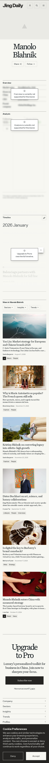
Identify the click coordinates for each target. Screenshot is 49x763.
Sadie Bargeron (8, 354)
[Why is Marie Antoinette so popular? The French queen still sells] (24, 378)
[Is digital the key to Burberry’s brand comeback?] (24, 532)
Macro (9, 358)
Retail (9, 616)
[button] (30, 5)
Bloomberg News (8, 406)
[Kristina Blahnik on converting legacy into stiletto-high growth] (24, 429)
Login (32, 688)
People (15, 358)
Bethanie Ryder (8, 561)
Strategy (12, 564)
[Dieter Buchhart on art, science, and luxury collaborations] (24, 481)
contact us (23, 198)
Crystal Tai (6, 509)
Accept (36, 756)
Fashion (6, 410)
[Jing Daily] (13, 6)
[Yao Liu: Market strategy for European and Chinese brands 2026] (24, 326)
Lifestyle (7, 513)
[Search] (36, 5)
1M (7, 129)
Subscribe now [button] (24, 680)
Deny (13, 756)
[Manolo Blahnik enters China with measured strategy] (24, 584)
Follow (30, 64)
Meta (5, 564)
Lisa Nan (6, 612)
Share (16, 64)
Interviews (21, 513)
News (15, 616)
